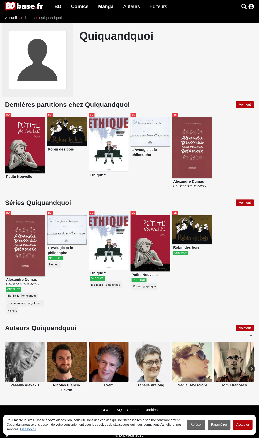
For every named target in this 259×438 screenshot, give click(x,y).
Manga (106, 6)
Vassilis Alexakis (25, 385)
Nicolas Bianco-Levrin (66, 387)
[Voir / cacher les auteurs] (251, 336)
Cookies (151, 410)
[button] (237, 6)
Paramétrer (219, 424)
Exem (109, 385)
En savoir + (28, 429)
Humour (54, 264)
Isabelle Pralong (150, 385)
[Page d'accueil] (24, 6)
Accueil (11, 18)
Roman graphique (144, 286)
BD (57, 6)
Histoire (12, 310)
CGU (105, 410)
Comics (79, 6)
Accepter (242, 424)
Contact (133, 410)
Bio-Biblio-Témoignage (22, 295)
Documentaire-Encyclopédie (25, 303)
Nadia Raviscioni (192, 385)
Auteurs (131, 6)
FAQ (118, 410)
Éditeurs (158, 6)
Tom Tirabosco (234, 385)
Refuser (196, 424)
